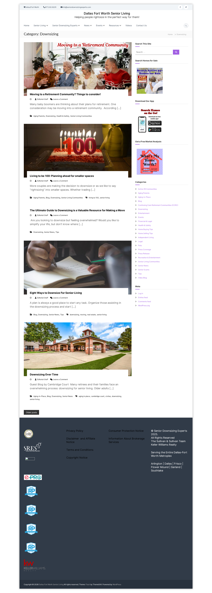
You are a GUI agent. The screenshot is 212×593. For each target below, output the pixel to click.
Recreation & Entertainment (149, 257)
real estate (91, 314)
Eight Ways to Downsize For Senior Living (56, 292)
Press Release (144, 253)
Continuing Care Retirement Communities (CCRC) (158, 205)
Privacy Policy (74, 430)
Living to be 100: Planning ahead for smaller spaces (62, 175)
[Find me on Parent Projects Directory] (30, 462)
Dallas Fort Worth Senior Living (107, 13)
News (86, 25)
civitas (108, 396)
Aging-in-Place (39, 396)
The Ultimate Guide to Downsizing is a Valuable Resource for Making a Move (77, 210)
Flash (88, 584)
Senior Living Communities (81, 116)
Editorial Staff (42, 99)
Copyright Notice (76, 457)
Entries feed (143, 297)
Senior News (49, 232)
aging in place (84, 396)
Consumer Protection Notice (126, 430)
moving (83, 314)
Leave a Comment (60, 99)
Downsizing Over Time (44, 374)
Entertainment (143, 213)
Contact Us (141, 25)
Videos (128, 25)
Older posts (31, 412)
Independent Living (146, 237)
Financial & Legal (145, 221)
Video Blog (142, 278)
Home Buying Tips (145, 229)
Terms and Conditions (79, 449)
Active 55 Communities (147, 189)
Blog (47, 198)
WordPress (117, 584)
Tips (57, 232)
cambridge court (97, 396)
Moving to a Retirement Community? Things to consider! (65, 94)
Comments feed (144, 301)
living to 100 (94, 198)
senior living (105, 198)
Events (141, 217)
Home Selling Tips (145, 233)
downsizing (74, 314)
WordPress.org (144, 305)
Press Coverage (144, 249)
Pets (140, 245)
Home (26, 25)
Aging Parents (39, 116)
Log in (140, 293)
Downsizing (50, 116)
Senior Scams (143, 270)
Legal (140, 241)
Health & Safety (63, 116)
